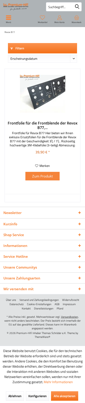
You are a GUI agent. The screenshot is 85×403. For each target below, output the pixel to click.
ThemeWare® (42, 337)
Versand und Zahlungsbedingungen (39, 300)
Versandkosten (69, 317)
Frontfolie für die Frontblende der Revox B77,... (43, 125)
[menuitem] (76, 19)
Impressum (69, 304)
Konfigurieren (37, 396)
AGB (57, 304)
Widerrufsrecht (70, 300)
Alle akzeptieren (64, 396)
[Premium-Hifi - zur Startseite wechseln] (21, 6)
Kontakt (26, 308)
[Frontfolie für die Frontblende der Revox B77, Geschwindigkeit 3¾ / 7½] (42, 94)
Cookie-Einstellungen (39, 304)
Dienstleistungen (43, 308)
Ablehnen (15, 396)
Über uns (11, 300)
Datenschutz (17, 304)
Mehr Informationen (58, 382)
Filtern (19, 48)
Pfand (60, 308)
